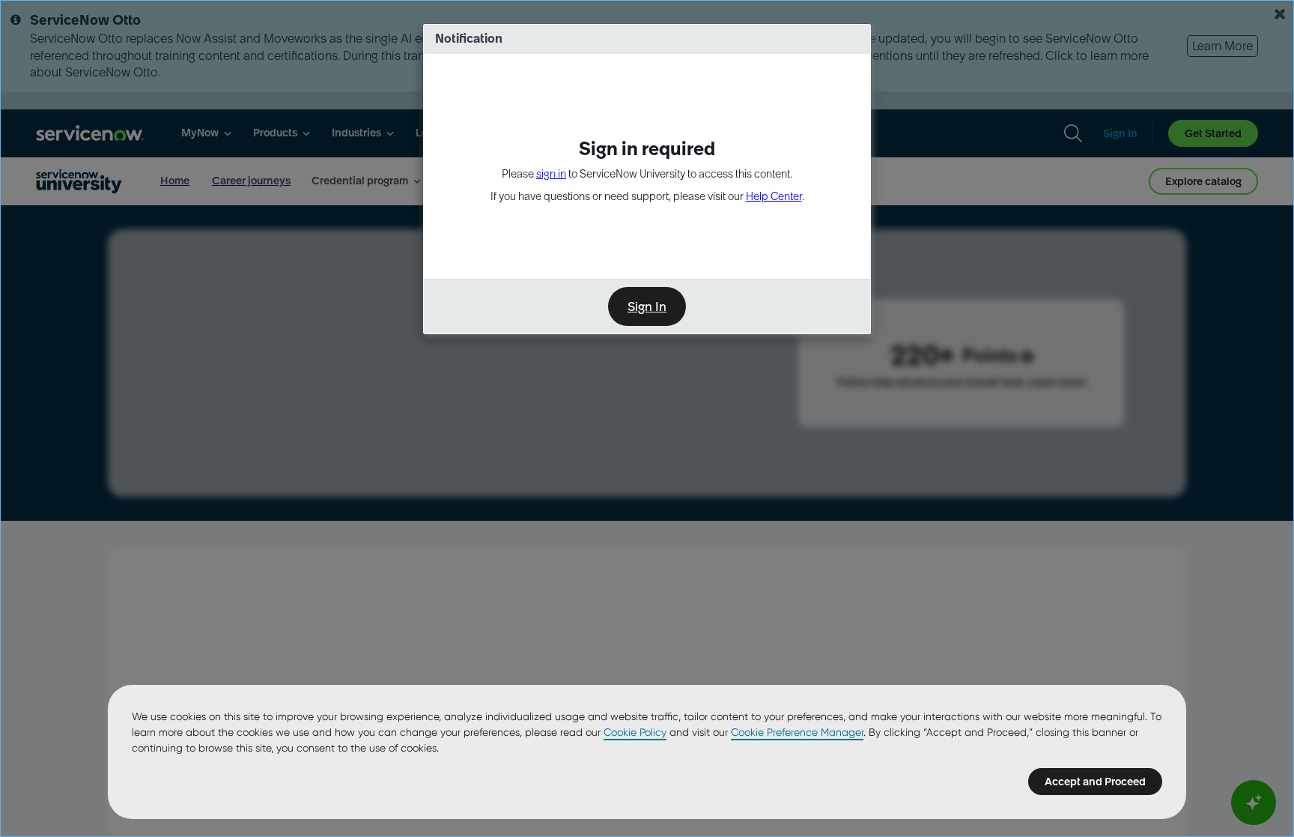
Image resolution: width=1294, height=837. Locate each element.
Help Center (774, 196)
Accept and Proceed (1095, 781)
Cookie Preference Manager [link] (797, 732)
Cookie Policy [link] (635, 732)
